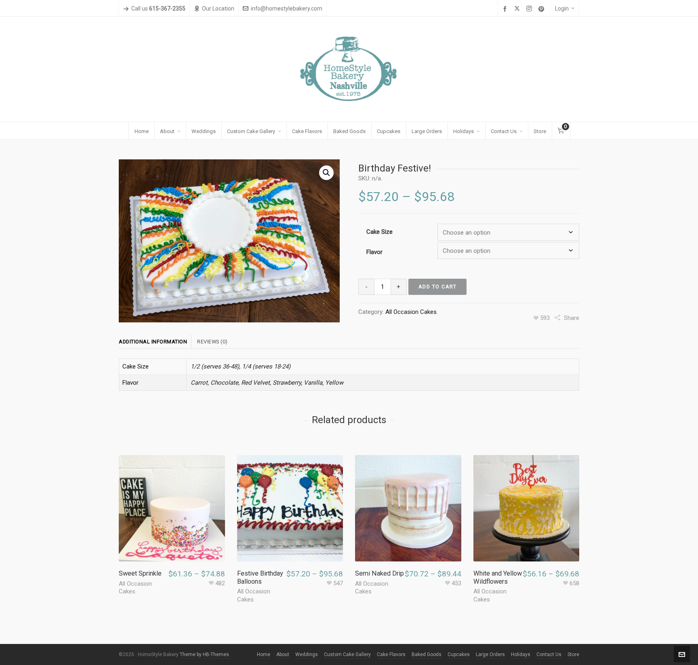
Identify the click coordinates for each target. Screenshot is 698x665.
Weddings (306, 654)
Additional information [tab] (153, 342)
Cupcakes (459, 654)
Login (562, 8)
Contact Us (548, 654)
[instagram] (530, 9)
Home (263, 654)
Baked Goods (427, 654)
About (282, 654)
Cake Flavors (391, 654)
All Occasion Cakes (411, 312)
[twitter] (518, 9)
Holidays (520, 654)
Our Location (218, 8)
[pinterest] (542, 9)
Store (573, 654)
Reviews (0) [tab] (212, 342)
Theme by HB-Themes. (205, 654)
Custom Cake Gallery (347, 654)
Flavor (374, 252)
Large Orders (490, 654)
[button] (326, 172)
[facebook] (506, 9)
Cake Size (379, 231)
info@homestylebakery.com (286, 8)
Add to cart (437, 287)
